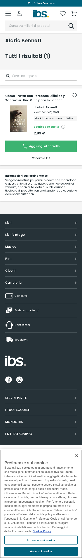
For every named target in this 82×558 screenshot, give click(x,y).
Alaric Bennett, (43, 112)
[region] (41, 503)
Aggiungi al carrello (44, 146)
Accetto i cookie (41, 551)
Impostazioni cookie (41, 540)
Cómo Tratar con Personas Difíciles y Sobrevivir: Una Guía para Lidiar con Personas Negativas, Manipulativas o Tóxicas (35, 98)
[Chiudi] (77, 455)
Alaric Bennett (47, 107)
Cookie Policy (42, 531)
